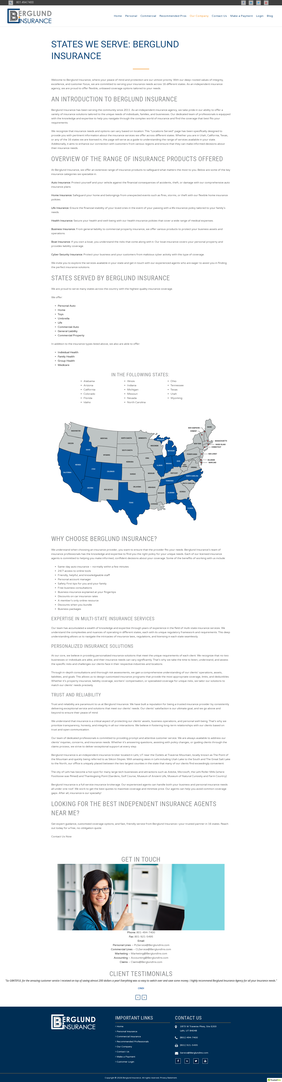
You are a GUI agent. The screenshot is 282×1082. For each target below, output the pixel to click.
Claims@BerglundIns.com (146, 962)
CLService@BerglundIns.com (153, 949)
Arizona (88, 385)
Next (144, 997)
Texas (174, 389)
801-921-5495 (143, 936)
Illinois (131, 381)
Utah (174, 393)
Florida (88, 398)
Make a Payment (126, 1056)
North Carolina (136, 402)
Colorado (89, 393)
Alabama (89, 381)
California (89, 389)
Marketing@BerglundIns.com (149, 953)
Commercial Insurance (129, 1036)
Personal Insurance (127, 1031)
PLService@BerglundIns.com (151, 945)
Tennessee (177, 385)
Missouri (132, 393)
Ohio (173, 381)
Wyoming (176, 398)
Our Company (124, 1046)
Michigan (132, 389)
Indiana (131, 385)
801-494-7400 (145, 932)
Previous (137, 997)
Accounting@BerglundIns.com (149, 957)
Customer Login (125, 1061)
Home (120, 1026)
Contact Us (123, 1051)
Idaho (87, 402)
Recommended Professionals (133, 1041)
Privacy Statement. (168, 1078)
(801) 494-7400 (189, 1037)
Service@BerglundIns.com (194, 1052)
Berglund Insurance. (132, 1078)
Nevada (132, 398)
